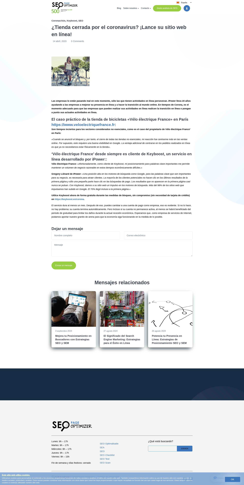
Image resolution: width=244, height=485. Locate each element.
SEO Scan (105, 462)
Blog (119, 8)
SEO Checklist (107, 455)
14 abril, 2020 (60, 41)
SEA (102, 447)
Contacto (145, 8)
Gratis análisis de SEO (167, 8)
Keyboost (72, 20)
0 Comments (77, 41)
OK (232, 479)
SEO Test (104, 459)
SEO (80, 20)
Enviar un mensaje (63, 265)
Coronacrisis (58, 20)
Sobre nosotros (130, 8)
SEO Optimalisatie (109, 443)
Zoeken (184, 448)
